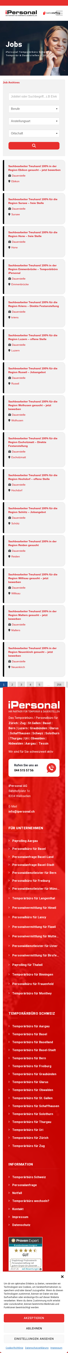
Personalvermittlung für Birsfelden (36, 955)
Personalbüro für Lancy (29, 917)
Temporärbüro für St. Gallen (32, 1098)
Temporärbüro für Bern (29, 1058)
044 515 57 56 (23, 770)
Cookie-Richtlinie (14, 1348)
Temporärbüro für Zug (28, 1146)
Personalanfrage (24, 1185)
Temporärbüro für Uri (27, 1130)
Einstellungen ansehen (34, 1339)
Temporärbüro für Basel (29, 1034)
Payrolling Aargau (25, 841)
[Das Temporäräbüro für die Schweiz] (21, 13)
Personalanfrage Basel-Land (32, 857)
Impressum (56, 1348)
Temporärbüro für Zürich (30, 1138)
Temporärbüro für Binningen (33, 974)
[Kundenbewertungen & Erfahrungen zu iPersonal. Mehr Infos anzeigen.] (25, 1253)
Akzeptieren (34, 1318)
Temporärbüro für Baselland (32, 1042)
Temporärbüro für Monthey (32, 993)
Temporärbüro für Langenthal (34, 898)
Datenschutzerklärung (37, 1348)
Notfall (17, 1193)
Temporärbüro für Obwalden (32, 1090)
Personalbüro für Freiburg (31, 881)
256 (59, 684)
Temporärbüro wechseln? (30, 1201)
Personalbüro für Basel (29, 849)
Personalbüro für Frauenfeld (33, 984)
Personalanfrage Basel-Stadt (33, 865)
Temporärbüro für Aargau (30, 1026)
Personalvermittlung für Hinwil (34, 908)
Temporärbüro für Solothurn (32, 1114)
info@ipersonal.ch (21, 811)
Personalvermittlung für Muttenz (36, 936)
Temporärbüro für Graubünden (34, 1074)
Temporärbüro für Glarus (30, 1082)
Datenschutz (21, 1225)
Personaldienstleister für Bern (34, 873)
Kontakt (17, 1209)
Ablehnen (34, 1328)
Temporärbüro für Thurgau (31, 1122)
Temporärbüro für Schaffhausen (35, 1106)
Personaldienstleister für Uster (35, 946)
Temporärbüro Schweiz (29, 1177)
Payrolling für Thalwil (27, 965)
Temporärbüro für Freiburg (31, 1066)
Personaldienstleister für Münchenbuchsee (36, 888)
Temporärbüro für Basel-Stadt (34, 1050)
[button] (62, 1276)
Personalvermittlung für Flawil (34, 927)
